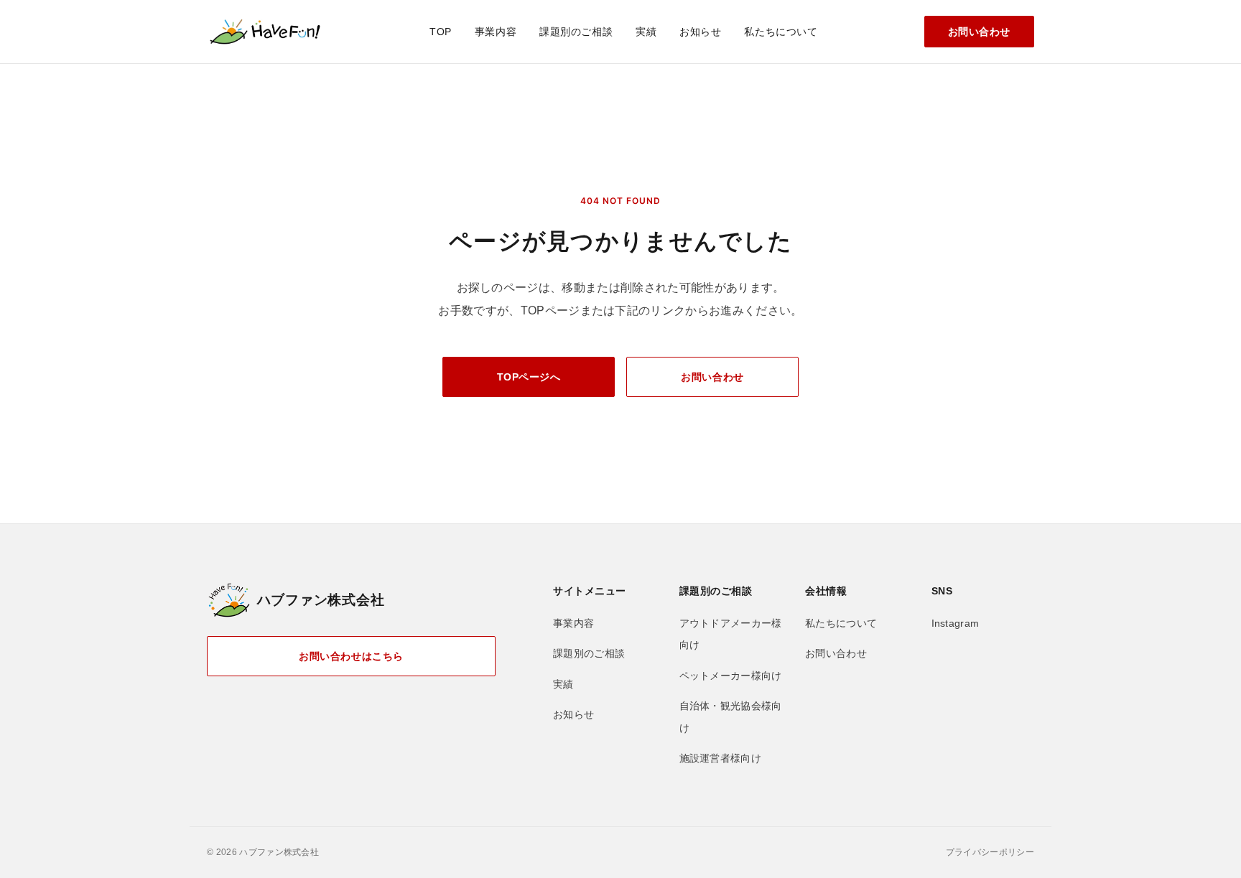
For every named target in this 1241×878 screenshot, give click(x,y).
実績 (646, 31)
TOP (440, 31)
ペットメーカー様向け (730, 675)
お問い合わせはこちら (351, 656)
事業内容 (495, 31)
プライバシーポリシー (990, 852)
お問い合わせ (979, 31)
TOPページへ (529, 377)
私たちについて (780, 31)
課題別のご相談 (576, 31)
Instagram (955, 623)
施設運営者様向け (720, 758)
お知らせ (700, 31)
